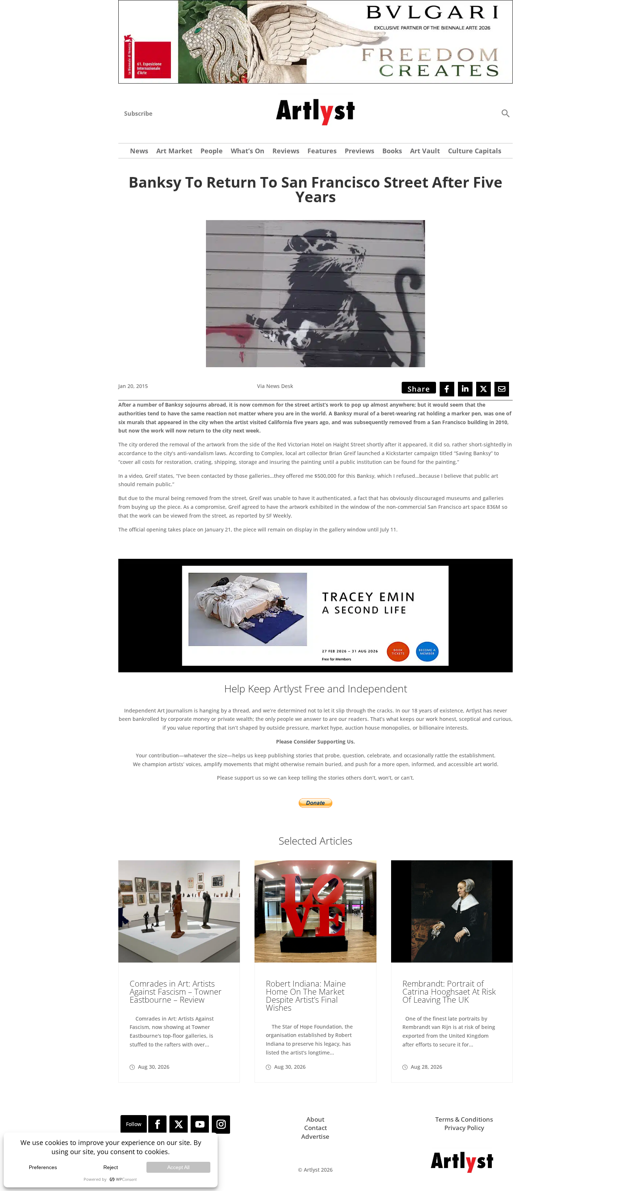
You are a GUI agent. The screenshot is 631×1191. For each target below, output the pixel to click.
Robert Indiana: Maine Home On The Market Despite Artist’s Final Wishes (306, 995)
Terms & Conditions (464, 1119)
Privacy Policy (464, 1127)
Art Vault (425, 151)
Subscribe (138, 114)
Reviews (285, 151)
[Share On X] (483, 389)
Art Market (174, 151)
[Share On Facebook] (447, 389)
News (139, 151)
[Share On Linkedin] (465, 389)
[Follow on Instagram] (221, 1124)
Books (392, 151)
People (211, 151)
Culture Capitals (474, 151)
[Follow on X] (178, 1124)
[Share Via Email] (501, 389)
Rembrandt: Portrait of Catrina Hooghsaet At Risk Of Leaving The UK (449, 991)
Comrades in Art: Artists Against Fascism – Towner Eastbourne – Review (176, 991)
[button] (505, 112)
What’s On (247, 151)
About (315, 1119)
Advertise (315, 1136)
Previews (359, 151)
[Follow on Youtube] (200, 1124)
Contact (315, 1127)
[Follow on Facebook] (157, 1124)
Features (322, 151)
